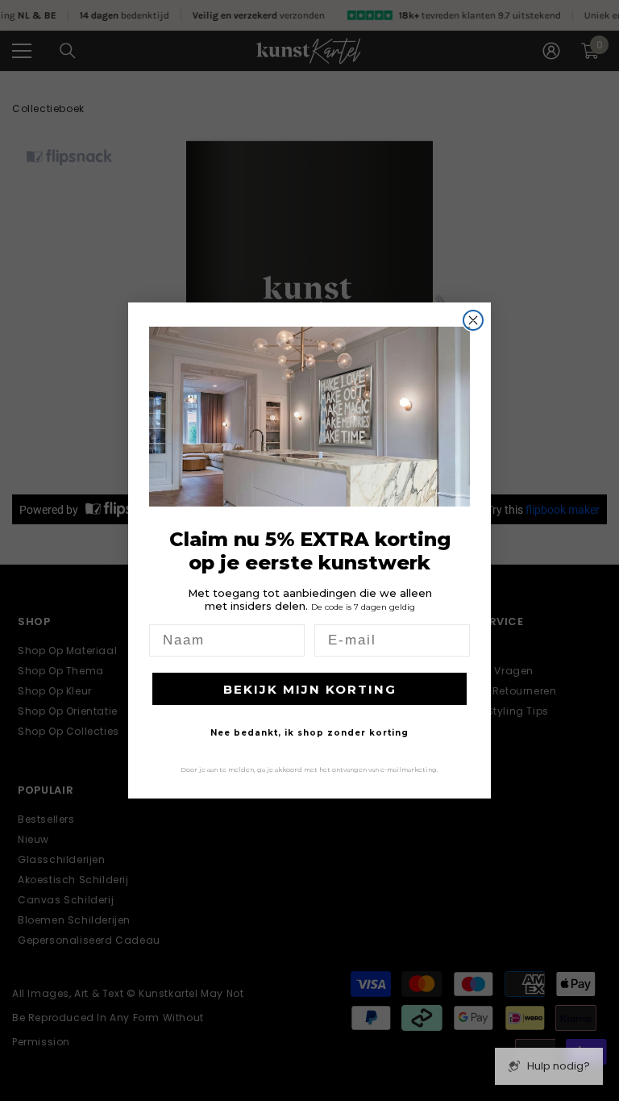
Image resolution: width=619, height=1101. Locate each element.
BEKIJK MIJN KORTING (310, 689)
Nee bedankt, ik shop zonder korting (309, 733)
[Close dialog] (473, 320)
